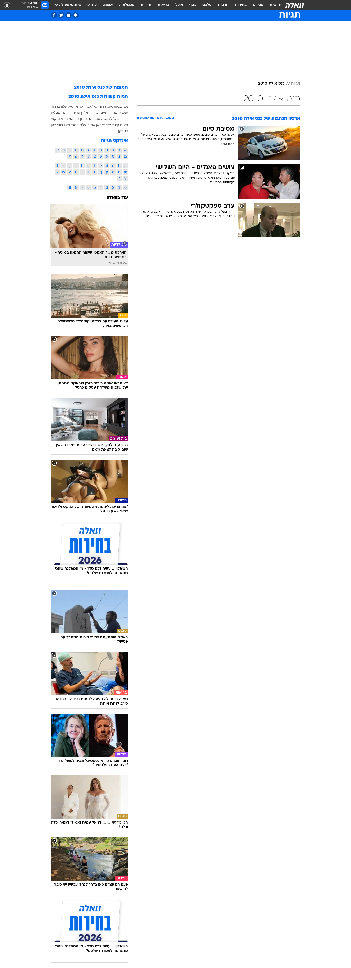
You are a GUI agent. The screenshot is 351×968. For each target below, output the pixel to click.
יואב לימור (120, 112)
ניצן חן (85, 119)
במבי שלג (71, 125)
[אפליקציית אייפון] (68, 15)
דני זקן (123, 131)
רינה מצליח (59, 112)
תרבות (223, 5)
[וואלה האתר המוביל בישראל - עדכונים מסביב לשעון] (294, 5)
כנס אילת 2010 (271, 84)
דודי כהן (57, 125)
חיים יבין (100, 112)
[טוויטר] (61, 15)
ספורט (258, 5)
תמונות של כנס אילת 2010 (101, 87)
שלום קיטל (120, 125)
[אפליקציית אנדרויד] (75, 15)
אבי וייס (86, 106)
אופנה (108, 5)
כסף (192, 5)
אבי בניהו (121, 106)
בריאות (163, 5)
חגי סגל (73, 106)
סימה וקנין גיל (102, 106)
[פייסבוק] (54, 15)
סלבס (207, 5)
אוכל (179, 5)
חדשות (275, 5)
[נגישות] (7, 5)
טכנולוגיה (126, 5)
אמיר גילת (87, 125)
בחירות (241, 5)
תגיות (295, 84)
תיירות (146, 5)
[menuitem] (272, 5)
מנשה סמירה (100, 119)
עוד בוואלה (117, 198)
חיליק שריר (81, 112)
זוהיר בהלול (119, 119)
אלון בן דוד (59, 106)
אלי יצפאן (103, 125)
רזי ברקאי (58, 119)
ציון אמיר (73, 119)
